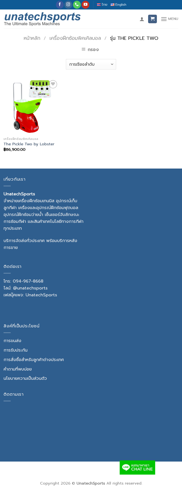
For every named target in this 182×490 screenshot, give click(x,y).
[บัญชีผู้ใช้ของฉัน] (142, 19)
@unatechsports (30, 288)
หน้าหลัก (32, 38)
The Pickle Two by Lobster (29, 144)
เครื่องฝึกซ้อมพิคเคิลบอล (75, 38)
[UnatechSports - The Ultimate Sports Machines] (42, 19)
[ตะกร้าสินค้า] (152, 19)
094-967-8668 (28, 281)
